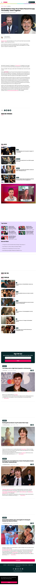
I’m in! (18, 360)
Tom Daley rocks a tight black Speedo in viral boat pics (16, 368)
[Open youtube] (22, 569)
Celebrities (9, 6)
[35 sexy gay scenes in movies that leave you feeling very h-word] (8, 329)
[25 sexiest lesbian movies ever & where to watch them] (8, 293)
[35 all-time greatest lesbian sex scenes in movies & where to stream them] (8, 302)
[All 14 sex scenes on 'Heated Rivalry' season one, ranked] (8, 283)
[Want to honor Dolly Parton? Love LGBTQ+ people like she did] (8, 160)
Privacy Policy (3, 578)
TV (16, 282)
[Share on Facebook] (5, 110)
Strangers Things (4, 40)
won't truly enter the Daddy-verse (13, 90)
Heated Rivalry (4, 489)
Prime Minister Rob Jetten (6, 549)
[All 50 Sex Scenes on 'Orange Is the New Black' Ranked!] (8, 320)
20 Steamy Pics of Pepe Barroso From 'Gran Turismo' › (11, 248)
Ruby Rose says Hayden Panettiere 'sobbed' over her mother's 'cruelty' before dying (29, 228)
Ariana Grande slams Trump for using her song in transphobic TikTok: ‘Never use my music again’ (30, 233)
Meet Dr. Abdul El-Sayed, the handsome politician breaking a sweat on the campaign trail (25, 179)
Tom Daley (16, 394)
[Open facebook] (13, 569)
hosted (9, 491)
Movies (17, 291)
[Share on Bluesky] (10, 110)
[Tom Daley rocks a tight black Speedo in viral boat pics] (18, 381)
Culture (5, 6)
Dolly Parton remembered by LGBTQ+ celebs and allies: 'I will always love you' (25, 170)
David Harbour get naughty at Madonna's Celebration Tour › (12, 250)
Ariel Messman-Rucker (6, 464)
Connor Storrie (11, 489)
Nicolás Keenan (15, 552)
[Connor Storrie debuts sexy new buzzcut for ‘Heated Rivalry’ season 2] (4, 227)
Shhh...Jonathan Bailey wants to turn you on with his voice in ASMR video (12, 233)
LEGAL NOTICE (18, 566)
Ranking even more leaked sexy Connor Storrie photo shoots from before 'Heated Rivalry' (18, 461)
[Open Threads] (18, 569)
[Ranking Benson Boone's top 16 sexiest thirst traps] (18, 436)
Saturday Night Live (13, 491)
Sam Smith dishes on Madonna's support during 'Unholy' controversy (12, 237)
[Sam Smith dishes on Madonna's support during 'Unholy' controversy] (4, 237)
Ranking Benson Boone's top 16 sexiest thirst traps (15, 422)
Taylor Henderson (7, 36)
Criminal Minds (4, 491)
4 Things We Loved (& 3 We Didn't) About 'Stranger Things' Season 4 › (13, 244)
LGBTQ (30, 552)
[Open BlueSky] (15, 569)
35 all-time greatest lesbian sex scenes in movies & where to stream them (25, 303)
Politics (18, 177)
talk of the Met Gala (23, 491)
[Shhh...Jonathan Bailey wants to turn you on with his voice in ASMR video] (4, 232)
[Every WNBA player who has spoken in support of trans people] (8, 150)
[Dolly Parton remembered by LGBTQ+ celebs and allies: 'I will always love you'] (8, 169)
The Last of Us (17, 65)
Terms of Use (9, 578)
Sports (17, 149)
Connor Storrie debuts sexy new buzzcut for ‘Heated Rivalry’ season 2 (12, 228)
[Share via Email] (6, 110)
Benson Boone (23, 449)
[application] (18, 193)
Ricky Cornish (5, 370)
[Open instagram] (20, 569)
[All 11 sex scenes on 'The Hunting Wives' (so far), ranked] (8, 311)
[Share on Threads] (8, 110)
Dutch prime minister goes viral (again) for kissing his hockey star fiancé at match (16, 520)
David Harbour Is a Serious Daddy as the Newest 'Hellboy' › (12, 246)
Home (2, 6)
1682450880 (6, 71)
